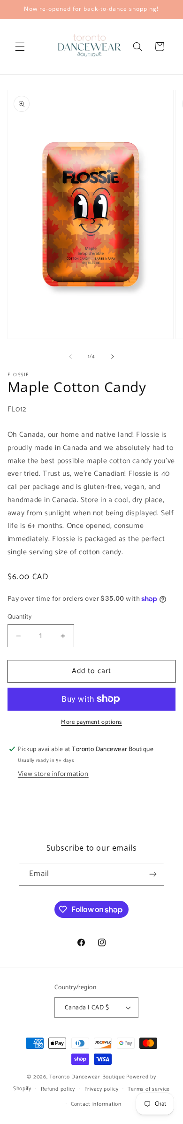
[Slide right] (112, 356)
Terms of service (149, 1089)
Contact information (96, 1104)
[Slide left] (70, 356)
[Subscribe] (153, 874)
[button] (19, 46)
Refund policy (58, 1089)
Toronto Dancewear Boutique (87, 1076)
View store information (53, 774)
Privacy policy (101, 1089)
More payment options (91, 722)
